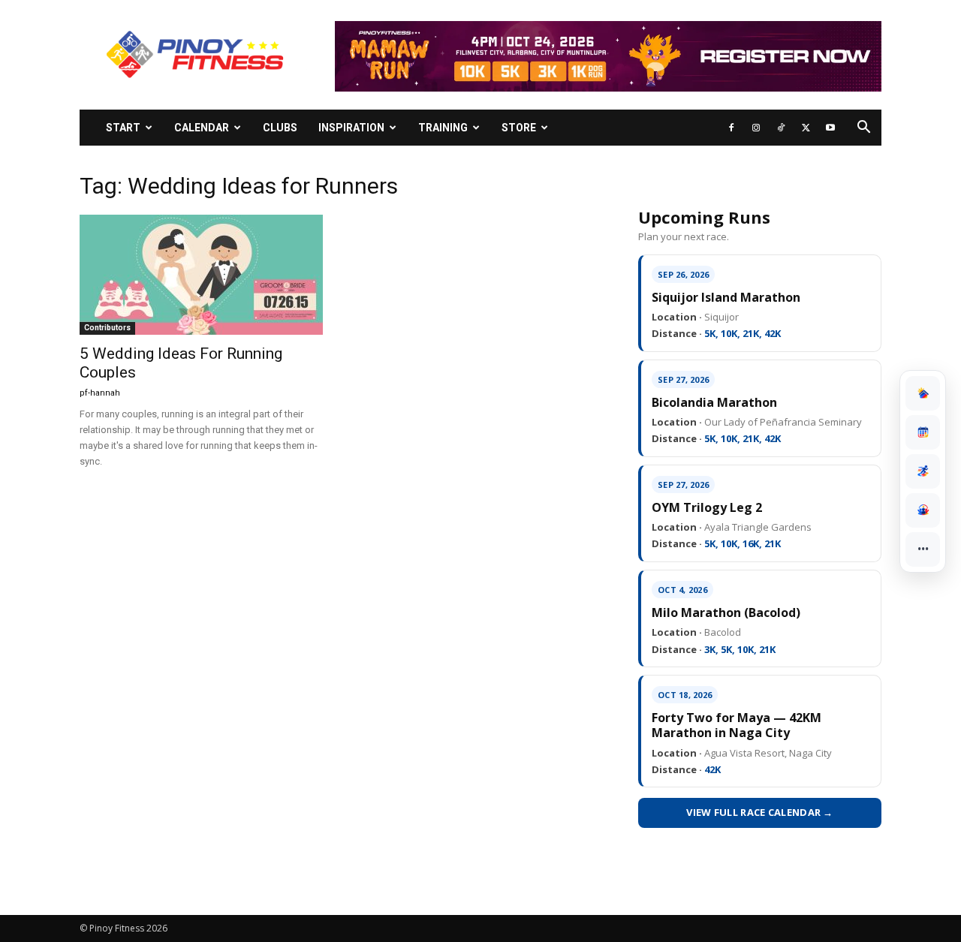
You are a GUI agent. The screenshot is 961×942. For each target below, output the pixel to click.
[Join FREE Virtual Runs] (922, 471)
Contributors (107, 328)
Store (519, 128)
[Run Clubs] (922, 510)
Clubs (280, 128)
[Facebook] (731, 128)
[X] (805, 128)
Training (443, 128)
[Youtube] (830, 128)
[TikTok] (781, 128)
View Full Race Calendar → (759, 812)
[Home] (922, 393)
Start (123, 128)
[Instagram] (756, 128)
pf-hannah (100, 393)
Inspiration (351, 128)
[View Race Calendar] (922, 432)
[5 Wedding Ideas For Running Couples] (201, 275)
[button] (863, 129)
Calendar (201, 128)
